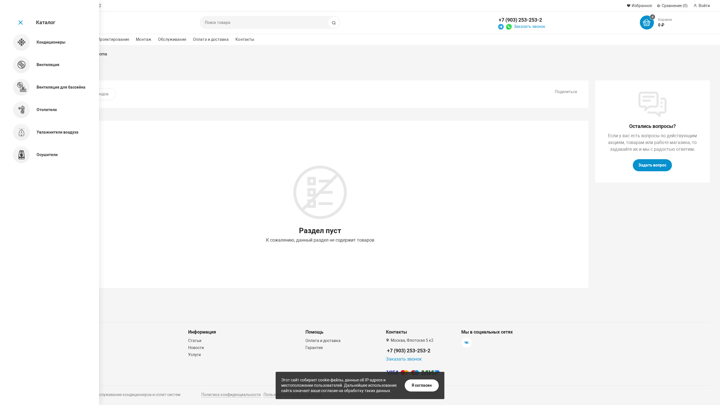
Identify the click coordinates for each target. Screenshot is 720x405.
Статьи (194, 340)
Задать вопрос (652, 165)
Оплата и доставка (211, 39)
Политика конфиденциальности (231, 394)
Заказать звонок (529, 26)
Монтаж (143, 39)
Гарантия (314, 347)
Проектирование (113, 39)
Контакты (244, 39)
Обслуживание (172, 39)
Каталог (45, 22)
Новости (196, 347)
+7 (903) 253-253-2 (520, 20)
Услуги (194, 354)
